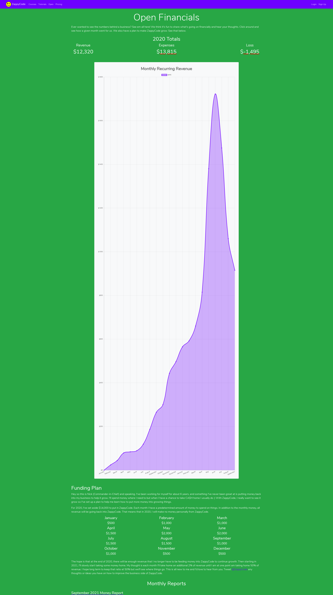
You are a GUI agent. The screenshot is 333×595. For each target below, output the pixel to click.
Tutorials (42, 4)
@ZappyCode (239, 569)
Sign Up (322, 4)
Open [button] (51, 4)
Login (313, 4)
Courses (32, 4)
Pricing (59, 4)
